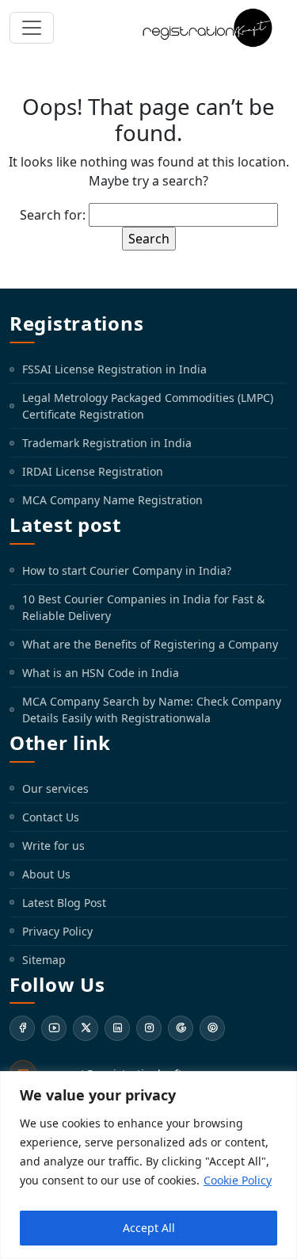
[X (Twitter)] (85, 1028)
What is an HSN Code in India (100, 672)
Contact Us (50, 817)
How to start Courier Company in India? (126, 570)
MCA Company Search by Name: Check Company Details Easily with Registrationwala (151, 709)
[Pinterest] (212, 1028)
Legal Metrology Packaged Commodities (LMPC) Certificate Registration (147, 406)
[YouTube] (54, 1028)
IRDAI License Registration (92, 471)
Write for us (53, 845)
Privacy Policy (57, 931)
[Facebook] (22, 1028)
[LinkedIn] (117, 1028)
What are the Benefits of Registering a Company (150, 644)
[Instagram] (149, 1028)
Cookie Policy (238, 1180)
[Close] (280, 1084)
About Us (46, 874)
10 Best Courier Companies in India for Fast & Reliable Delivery (143, 607)
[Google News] (180, 1028)
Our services (55, 788)
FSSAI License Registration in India (114, 369)
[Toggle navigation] (32, 28)
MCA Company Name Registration (112, 499)
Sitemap (44, 959)
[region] (148, 1165)
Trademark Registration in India (107, 442)
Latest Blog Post (64, 902)
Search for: (53, 215)
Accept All (149, 1227)
